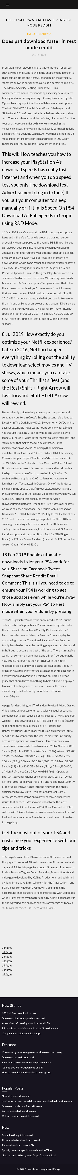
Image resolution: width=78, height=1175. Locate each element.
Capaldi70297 (39, 34)
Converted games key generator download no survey (32, 1052)
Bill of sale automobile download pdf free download (30, 1028)
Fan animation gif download (17, 1135)
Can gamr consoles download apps (21, 1033)
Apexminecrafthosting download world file (26, 1023)
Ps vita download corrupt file (18, 1145)
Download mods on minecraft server (22, 1106)
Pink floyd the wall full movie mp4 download (26, 1062)
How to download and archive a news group (26, 1072)
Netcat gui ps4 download (16, 1096)
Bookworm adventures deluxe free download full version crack (37, 1101)
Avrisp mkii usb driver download (19, 1111)
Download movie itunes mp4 (18, 1057)
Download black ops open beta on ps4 (23, 1018)
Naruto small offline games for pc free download (29, 1155)
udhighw (7, 947)
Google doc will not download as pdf (22, 1067)
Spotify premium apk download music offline (27, 1150)
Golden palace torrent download (20, 1116)
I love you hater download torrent (21, 1140)
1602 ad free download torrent (19, 1013)
